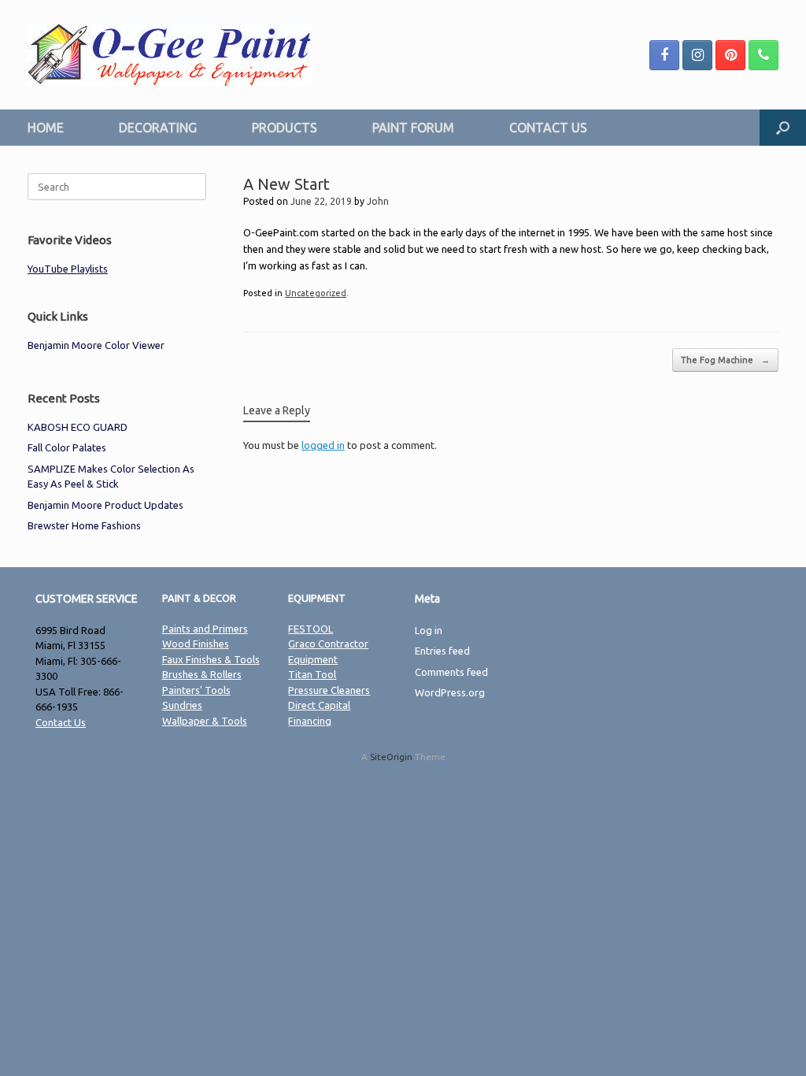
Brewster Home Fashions (84, 525)
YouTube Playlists (68, 268)
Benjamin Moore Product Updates (105, 504)
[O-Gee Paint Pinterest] (730, 55)
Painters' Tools (196, 690)
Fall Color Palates (67, 447)
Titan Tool (312, 674)
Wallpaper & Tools (204, 720)
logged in (323, 445)
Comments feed (451, 671)
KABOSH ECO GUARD (78, 426)
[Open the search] (783, 127)
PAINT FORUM (413, 128)
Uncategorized (315, 293)
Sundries (182, 705)
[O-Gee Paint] (169, 55)
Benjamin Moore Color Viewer (96, 345)
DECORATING (158, 128)
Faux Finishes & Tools (211, 659)
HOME (46, 128)
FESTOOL (310, 628)
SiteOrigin (391, 756)
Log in (428, 630)
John (378, 201)
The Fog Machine (725, 360)
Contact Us (60, 722)
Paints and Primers (205, 628)
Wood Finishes (195, 643)
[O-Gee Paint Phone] (763, 55)
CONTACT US (548, 128)
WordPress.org (450, 692)
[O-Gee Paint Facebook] (664, 55)
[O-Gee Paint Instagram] (697, 55)
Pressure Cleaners (329, 690)
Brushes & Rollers (202, 674)
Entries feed (442, 650)
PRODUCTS (284, 128)
